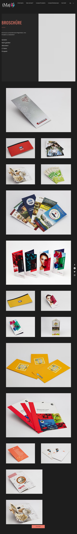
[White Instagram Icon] (75, 275)
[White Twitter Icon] (75, 272)
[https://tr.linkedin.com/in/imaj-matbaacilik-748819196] (75, 268)
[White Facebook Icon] (75, 265)
